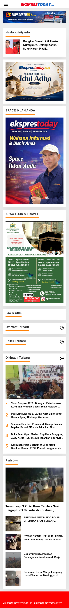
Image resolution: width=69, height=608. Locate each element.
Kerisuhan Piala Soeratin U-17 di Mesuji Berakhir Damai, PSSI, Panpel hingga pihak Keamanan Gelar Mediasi (36, 446)
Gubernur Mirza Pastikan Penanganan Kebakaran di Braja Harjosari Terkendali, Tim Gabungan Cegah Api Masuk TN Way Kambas (42, 556)
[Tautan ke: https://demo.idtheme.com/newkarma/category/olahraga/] (62, 358)
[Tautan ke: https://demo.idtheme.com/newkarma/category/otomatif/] (62, 328)
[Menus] (6, 4)
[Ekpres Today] (37, 4)
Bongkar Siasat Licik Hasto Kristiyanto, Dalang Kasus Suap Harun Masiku (40, 45)
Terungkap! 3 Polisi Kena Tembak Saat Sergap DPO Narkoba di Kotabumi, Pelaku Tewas (32, 508)
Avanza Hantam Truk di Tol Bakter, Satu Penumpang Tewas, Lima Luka (43, 537)
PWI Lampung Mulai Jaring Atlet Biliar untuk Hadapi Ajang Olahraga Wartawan (36, 415)
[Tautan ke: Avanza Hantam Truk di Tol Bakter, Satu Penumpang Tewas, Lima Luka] (13, 541)
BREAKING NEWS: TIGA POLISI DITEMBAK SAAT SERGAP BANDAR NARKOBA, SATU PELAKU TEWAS (42, 519)
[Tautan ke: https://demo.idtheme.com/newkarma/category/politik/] (62, 342)
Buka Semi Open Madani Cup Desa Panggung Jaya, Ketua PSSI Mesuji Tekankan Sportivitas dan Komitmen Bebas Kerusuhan (37, 436)
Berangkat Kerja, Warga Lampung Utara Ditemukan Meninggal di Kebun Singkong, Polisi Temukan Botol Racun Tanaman (43, 574)
